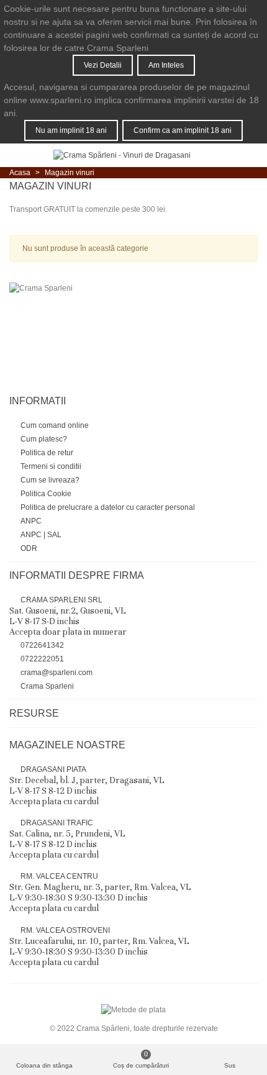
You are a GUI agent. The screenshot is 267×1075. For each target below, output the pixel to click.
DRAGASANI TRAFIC (67, 839)
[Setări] (246, 155)
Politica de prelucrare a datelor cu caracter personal (107, 507)
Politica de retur (46, 452)
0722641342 (42, 645)
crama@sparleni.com (56, 672)
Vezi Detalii (103, 65)
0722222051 (42, 659)
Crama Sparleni (47, 686)
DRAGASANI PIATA (87, 786)
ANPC (31, 521)
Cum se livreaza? (49, 480)
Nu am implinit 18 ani (71, 130)
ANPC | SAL (40, 534)
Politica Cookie (45, 493)
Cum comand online (54, 425)
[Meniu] (21, 155)
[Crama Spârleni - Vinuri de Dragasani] (122, 155)
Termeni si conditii (50, 466)
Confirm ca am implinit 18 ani (183, 130)
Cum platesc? (43, 439)
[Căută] (222, 155)
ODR (28, 548)
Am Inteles (166, 65)
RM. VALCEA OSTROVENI (99, 947)
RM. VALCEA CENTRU (100, 893)
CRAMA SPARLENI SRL (68, 616)
